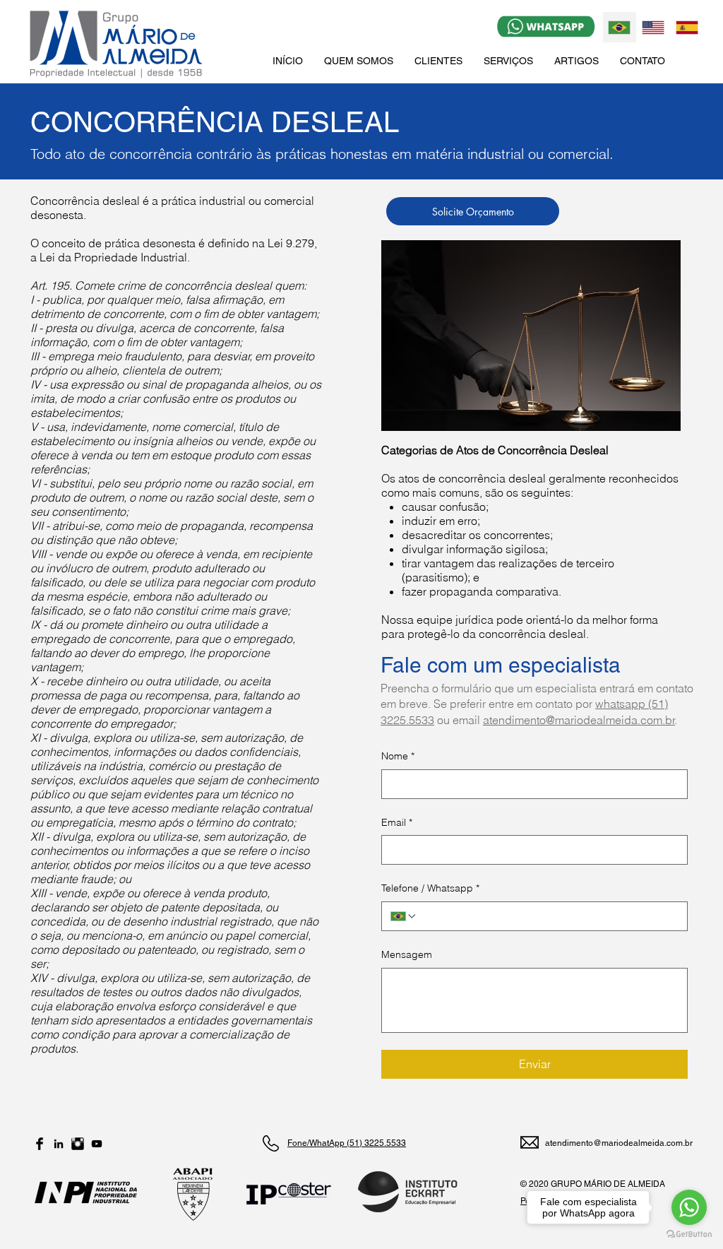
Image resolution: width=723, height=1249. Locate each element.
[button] (508, 61)
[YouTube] (96, 1143)
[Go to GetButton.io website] (689, 1234)
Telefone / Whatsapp (430, 888)
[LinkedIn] (58, 1143)
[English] (653, 27)
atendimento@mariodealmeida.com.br (579, 720)
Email (396, 822)
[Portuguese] (619, 27)
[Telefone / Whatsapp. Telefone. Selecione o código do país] (403, 916)
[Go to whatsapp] (689, 1207)
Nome (397, 756)
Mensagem (406, 954)
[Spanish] (686, 27)
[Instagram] (77, 1143)
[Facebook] (39, 1143)
